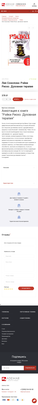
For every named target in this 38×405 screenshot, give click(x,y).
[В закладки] (33, 28)
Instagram (10, 391)
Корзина (34, 6)
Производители (6, 336)
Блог (3, 343)
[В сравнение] (29, 28)
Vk (15, 391)
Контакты (4, 341)
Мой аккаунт (33, 11)
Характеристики (8, 183)
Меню (5, 11)
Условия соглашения (7, 334)
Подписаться (30, 368)
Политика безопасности (8, 331)
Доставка (4, 338)
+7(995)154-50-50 (21, 4)
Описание (6, 167)
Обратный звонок (20, 5)
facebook (4, 391)
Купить (16, 99)
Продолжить (26, 288)
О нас (3, 329)
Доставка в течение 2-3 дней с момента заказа (19, 198)
